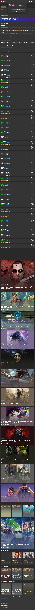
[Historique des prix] (9, 55)
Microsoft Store (11, 30)
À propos (6, 596)
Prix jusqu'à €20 (31, 42)
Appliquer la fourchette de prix (5, 40)
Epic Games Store (17, 30)
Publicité (3, 596)
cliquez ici (9, 51)
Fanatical (26, 30)
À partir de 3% (13, 33)
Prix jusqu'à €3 (7, 42)
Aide (1, 596)
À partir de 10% (18, 33)
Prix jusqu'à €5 (13, 42)
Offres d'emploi (12, 596)
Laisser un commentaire (5, 290)
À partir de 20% (24, 33)
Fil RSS (26, 596)
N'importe (2, 42)
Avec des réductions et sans (5, 33)
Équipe (9, 596)
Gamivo (22, 30)
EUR (1, 23)
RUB (7, 23)
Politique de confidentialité (21, 596)
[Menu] (34, 1)
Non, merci (18, 11)
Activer (17, 608)
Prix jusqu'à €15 (25, 42)
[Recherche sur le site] (29, 1)
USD (4, 23)
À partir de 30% (30, 33)
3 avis (9, 56)
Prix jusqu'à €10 (19, 42)
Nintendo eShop (31, 30)
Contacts (16, 596)
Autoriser (18, 9)
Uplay (3, 30)
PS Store (6, 30)
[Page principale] (3, 1)
